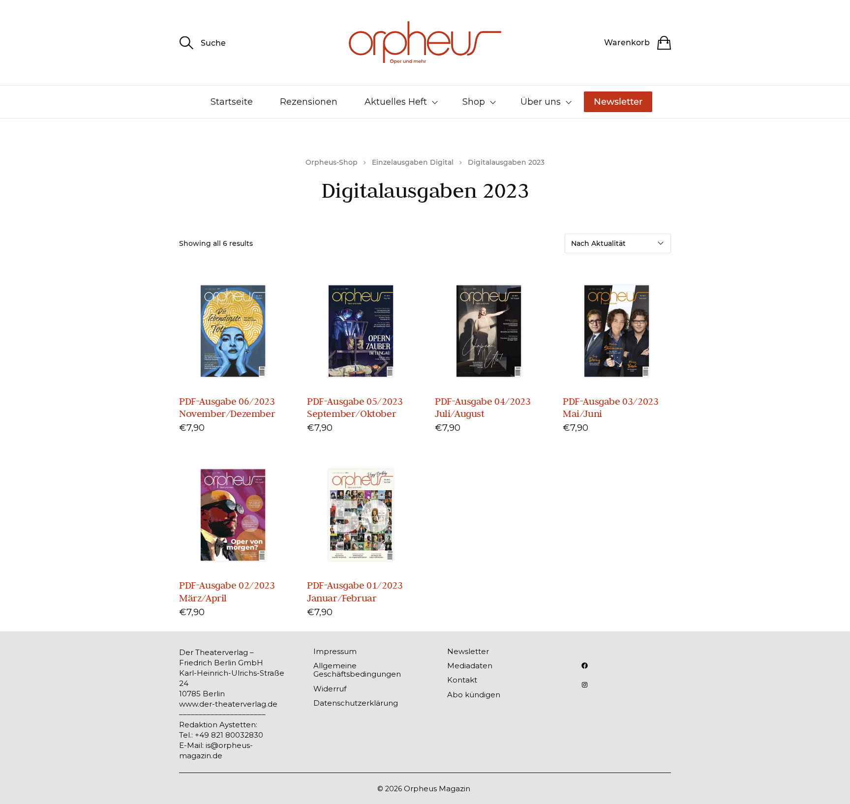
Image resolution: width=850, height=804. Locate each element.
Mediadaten (469, 665)
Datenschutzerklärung (355, 703)
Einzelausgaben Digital (413, 162)
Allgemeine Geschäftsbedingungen (357, 670)
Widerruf (329, 688)
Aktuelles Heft (395, 101)
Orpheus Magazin (437, 788)
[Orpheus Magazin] (425, 42)
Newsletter (618, 101)
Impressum (335, 651)
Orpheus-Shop (331, 162)
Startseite (232, 101)
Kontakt (462, 680)
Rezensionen (308, 101)
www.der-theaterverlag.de (228, 704)
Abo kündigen (473, 694)
